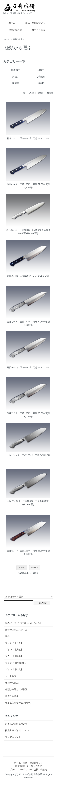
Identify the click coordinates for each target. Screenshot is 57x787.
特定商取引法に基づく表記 (28, 766)
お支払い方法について (16, 724)
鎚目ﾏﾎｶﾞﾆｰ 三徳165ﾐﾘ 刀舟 (22, 550)
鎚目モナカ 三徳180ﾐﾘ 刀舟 (22, 413)
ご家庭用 (40, 76)
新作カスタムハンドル (16, 629)
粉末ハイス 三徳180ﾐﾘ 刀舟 (22, 184)
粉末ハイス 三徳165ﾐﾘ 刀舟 (22, 138)
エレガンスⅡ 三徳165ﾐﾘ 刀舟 (23, 455)
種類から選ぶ (18, 39)
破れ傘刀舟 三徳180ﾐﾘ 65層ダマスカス (27, 230)
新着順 (50, 92)
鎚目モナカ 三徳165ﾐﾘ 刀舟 (22, 367)
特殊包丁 (15, 70)
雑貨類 (41, 83)
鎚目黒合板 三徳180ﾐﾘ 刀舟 (22, 276)
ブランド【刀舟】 (14, 643)
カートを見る (38, 29)
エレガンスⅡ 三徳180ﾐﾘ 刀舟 (23, 501)
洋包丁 (15, 76)
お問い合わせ (15, 29)
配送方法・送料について (17, 730)
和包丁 (41, 70)
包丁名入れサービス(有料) (18, 702)
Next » (34, 567)
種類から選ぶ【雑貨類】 (17, 689)
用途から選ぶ (12, 696)
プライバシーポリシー (21, 769)
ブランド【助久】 (14, 669)
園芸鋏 (15, 83)
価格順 (40, 92)
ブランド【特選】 (14, 656)
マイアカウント (13, 737)
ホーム (12, 22)
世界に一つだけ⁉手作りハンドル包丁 (23, 623)
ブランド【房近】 (14, 649)
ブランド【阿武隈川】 (16, 663)
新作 (7, 636)
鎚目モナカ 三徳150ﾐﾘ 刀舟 (22, 321)
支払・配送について (35, 22)
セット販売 (10, 676)
